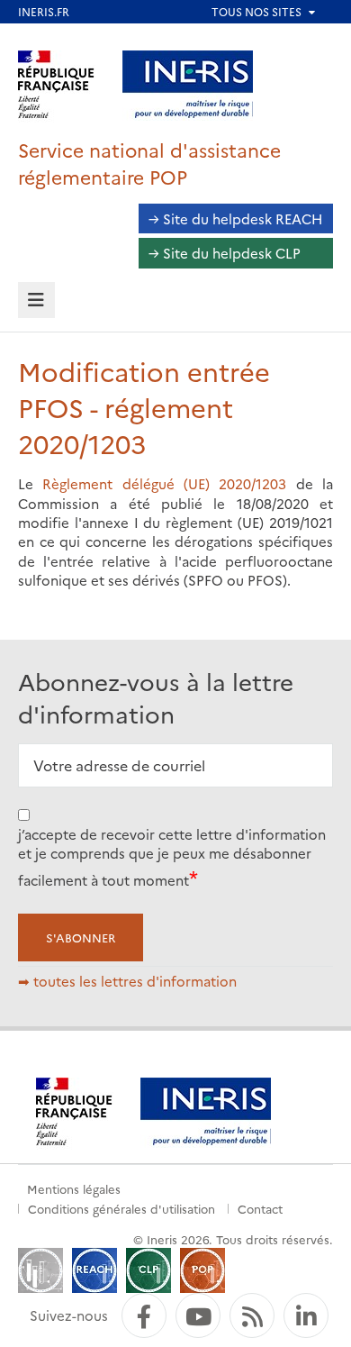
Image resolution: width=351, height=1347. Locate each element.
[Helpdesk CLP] (148, 1268)
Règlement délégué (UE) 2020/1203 (168, 483)
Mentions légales (74, 1188)
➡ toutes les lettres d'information (127, 980)
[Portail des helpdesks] (40, 1268)
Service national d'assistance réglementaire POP (149, 162)
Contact (260, 1208)
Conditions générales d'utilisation (121, 1208)
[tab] (36, 300)
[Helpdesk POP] (202, 1268)
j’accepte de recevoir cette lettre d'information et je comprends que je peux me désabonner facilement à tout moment (172, 856)
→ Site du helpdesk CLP (224, 252)
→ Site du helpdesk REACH (235, 218)
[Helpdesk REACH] (94, 1268)
